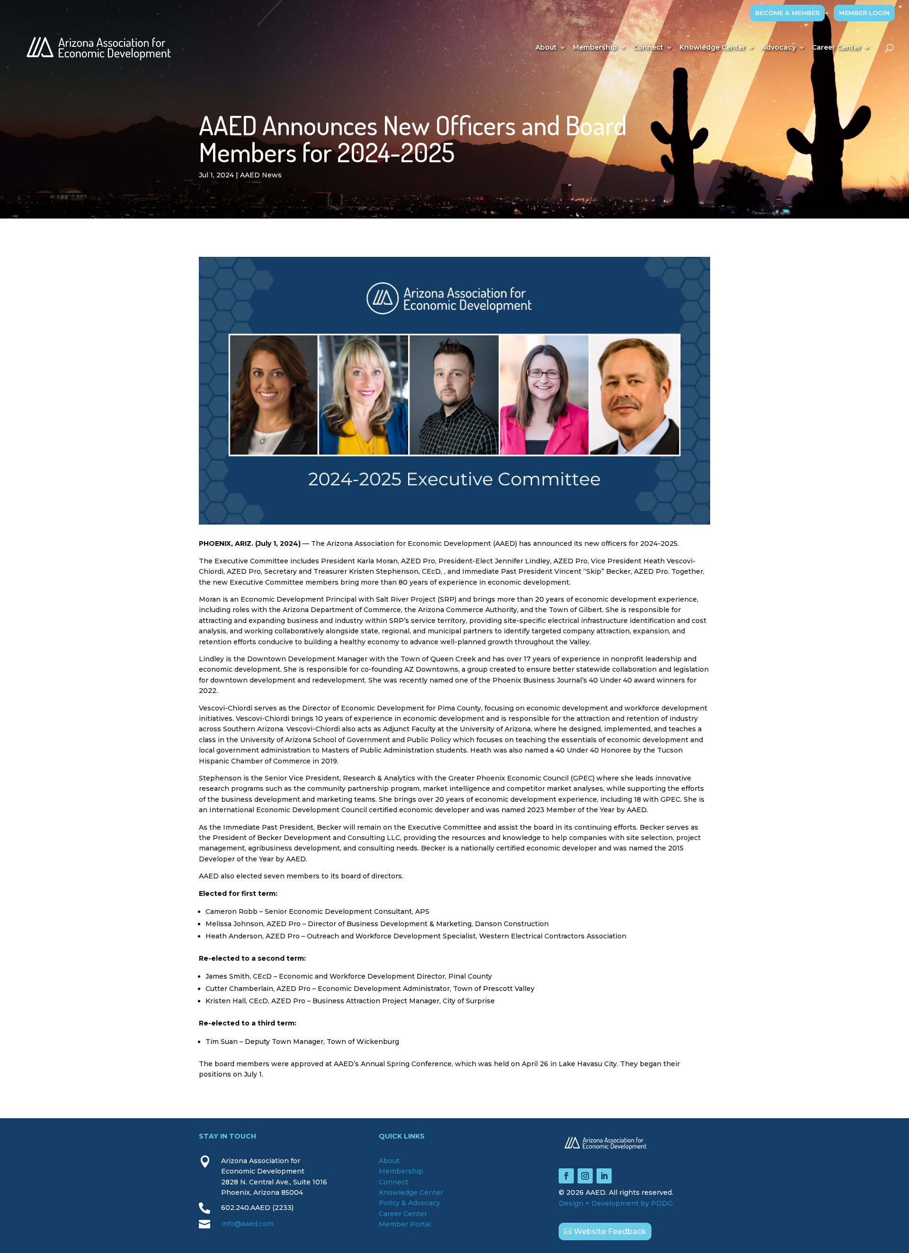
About (546, 48)
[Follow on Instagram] (585, 1175)
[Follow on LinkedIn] (604, 1175)
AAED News (261, 175)
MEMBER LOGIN (864, 13)
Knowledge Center (712, 48)
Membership (595, 48)
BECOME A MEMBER (787, 13)
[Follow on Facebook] (566, 1175)
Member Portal (405, 1224)
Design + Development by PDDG (616, 1203)
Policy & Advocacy (409, 1203)
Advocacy (778, 48)
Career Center (836, 48)
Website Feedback (610, 1231)
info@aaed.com (247, 1223)
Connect (648, 48)
